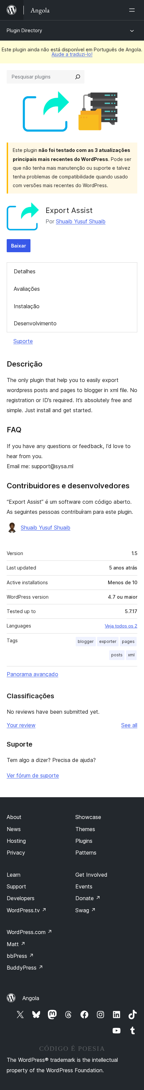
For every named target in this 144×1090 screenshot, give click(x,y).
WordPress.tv (27, 910)
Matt (16, 944)
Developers (20, 898)
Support (16, 886)
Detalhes (24, 271)
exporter (108, 641)
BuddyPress (25, 967)
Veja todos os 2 (121, 626)
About (14, 817)
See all (129, 725)
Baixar (18, 246)
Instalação (27, 306)
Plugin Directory (24, 30)
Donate (87, 898)
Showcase (88, 817)
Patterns (85, 852)
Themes (85, 829)
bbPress (20, 955)
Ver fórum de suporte (33, 775)
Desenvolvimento (35, 323)
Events (83, 886)
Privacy (16, 852)
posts (117, 654)
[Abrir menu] (133, 10)
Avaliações (27, 288)
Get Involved (91, 874)
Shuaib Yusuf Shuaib (80, 221)
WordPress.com (29, 932)
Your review (21, 725)
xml (131, 654)
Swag (85, 910)
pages (128, 641)
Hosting (16, 840)
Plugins (83, 840)
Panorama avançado (32, 674)
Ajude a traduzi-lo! (72, 54)
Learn (13, 874)
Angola (30, 998)
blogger (86, 641)
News (14, 829)
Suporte (23, 341)
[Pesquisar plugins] (77, 77)
